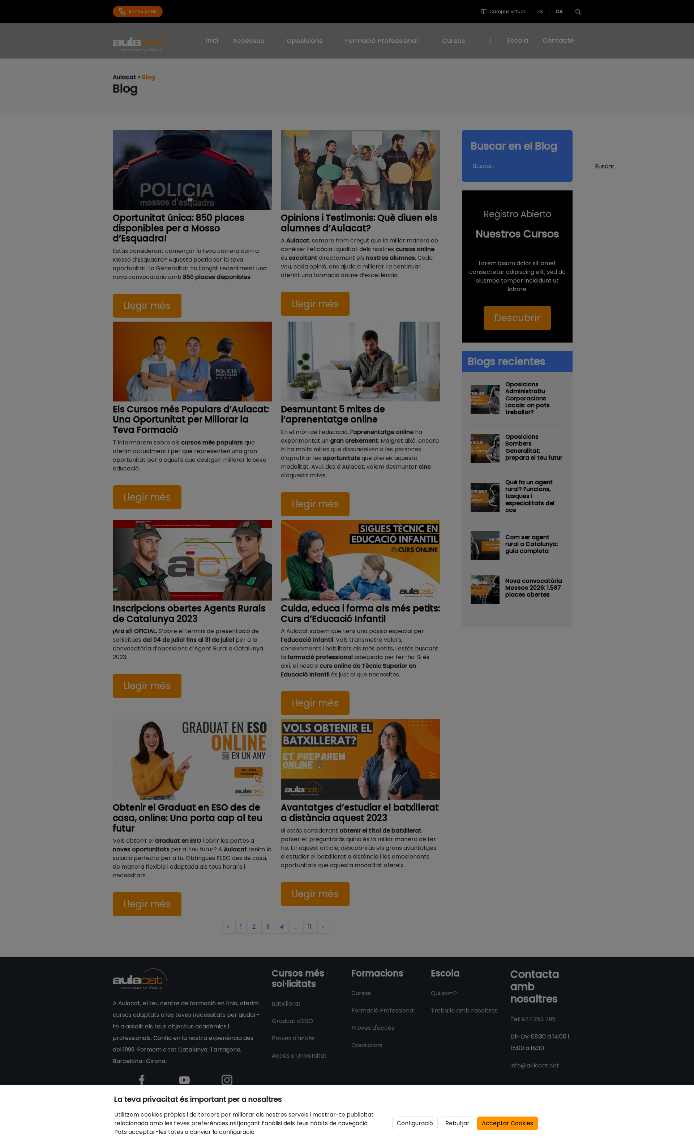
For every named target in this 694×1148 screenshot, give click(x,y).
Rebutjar (457, 1123)
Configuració (415, 1123)
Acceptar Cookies (507, 1123)
